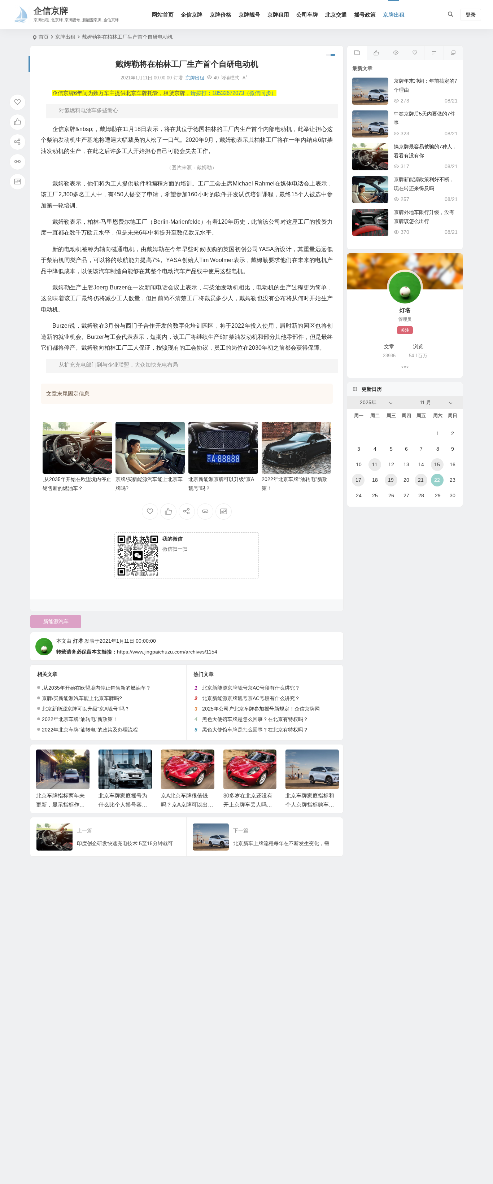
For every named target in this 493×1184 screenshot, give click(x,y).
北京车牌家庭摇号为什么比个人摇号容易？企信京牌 (122, 804)
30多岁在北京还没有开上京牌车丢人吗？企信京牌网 (247, 804)
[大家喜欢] (376, 53)
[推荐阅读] (453, 53)
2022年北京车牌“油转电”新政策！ (80, 719)
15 (437, 464)
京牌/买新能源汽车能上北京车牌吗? (82, 698)
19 (391, 480)
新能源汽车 (56, 621)
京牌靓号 (249, 15)
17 (358, 480)
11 (375, 464)
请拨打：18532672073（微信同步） (233, 93)
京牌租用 (278, 15)
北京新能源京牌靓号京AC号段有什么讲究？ (251, 688)
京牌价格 (220, 15)
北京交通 (336, 15)
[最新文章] (356, 53)
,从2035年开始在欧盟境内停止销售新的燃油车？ (96, 688)
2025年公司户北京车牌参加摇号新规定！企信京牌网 (261, 709)
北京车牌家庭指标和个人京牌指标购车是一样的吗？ (309, 804)
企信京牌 (191, 15)
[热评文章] (414, 53)
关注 (405, 330)
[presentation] (296, 761)
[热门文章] (395, 53)
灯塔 (78, 641)
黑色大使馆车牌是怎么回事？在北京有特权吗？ (255, 719)
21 (421, 480)
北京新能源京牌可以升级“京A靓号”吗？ (86, 709)
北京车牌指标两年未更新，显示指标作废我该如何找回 (59, 804)
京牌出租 (394, 15)
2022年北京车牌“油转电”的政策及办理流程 (90, 730)
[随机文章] (433, 53)
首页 (44, 37)
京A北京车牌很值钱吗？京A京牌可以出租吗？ (186, 804)
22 (437, 480)
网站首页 (163, 15)
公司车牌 (307, 15)
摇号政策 (365, 15)
